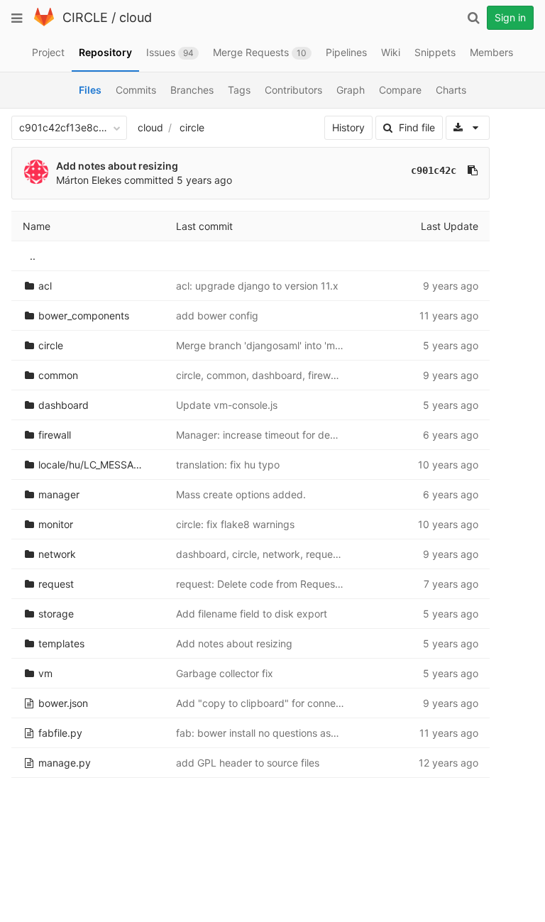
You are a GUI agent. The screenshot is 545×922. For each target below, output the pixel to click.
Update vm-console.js (226, 405)
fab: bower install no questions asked (262, 733)
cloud (135, 17)
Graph (350, 90)
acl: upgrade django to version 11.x (257, 286)
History (348, 127)
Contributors (293, 90)
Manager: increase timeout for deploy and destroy (292, 435)
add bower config (217, 315)
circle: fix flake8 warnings (235, 524)
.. (32, 256)
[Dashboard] (44, 23)
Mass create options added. (241, 494)
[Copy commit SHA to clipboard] (473, 170)
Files (90, 90)
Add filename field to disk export (251, 614)
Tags (239, 90)
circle (192, 127)
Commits (136, 90)
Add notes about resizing (117, 166)
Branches (192, 90)
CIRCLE (85, 17)
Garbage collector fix (224, 673)
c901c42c (433, 170)
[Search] (473, 18)
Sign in (510, 17)
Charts (451, 90)
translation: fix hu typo (228, 465)
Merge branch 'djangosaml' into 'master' (268, 345)
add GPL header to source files (247, 763)
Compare (400, 90)
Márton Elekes (88, 180)
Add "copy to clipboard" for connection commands (294, 703)
